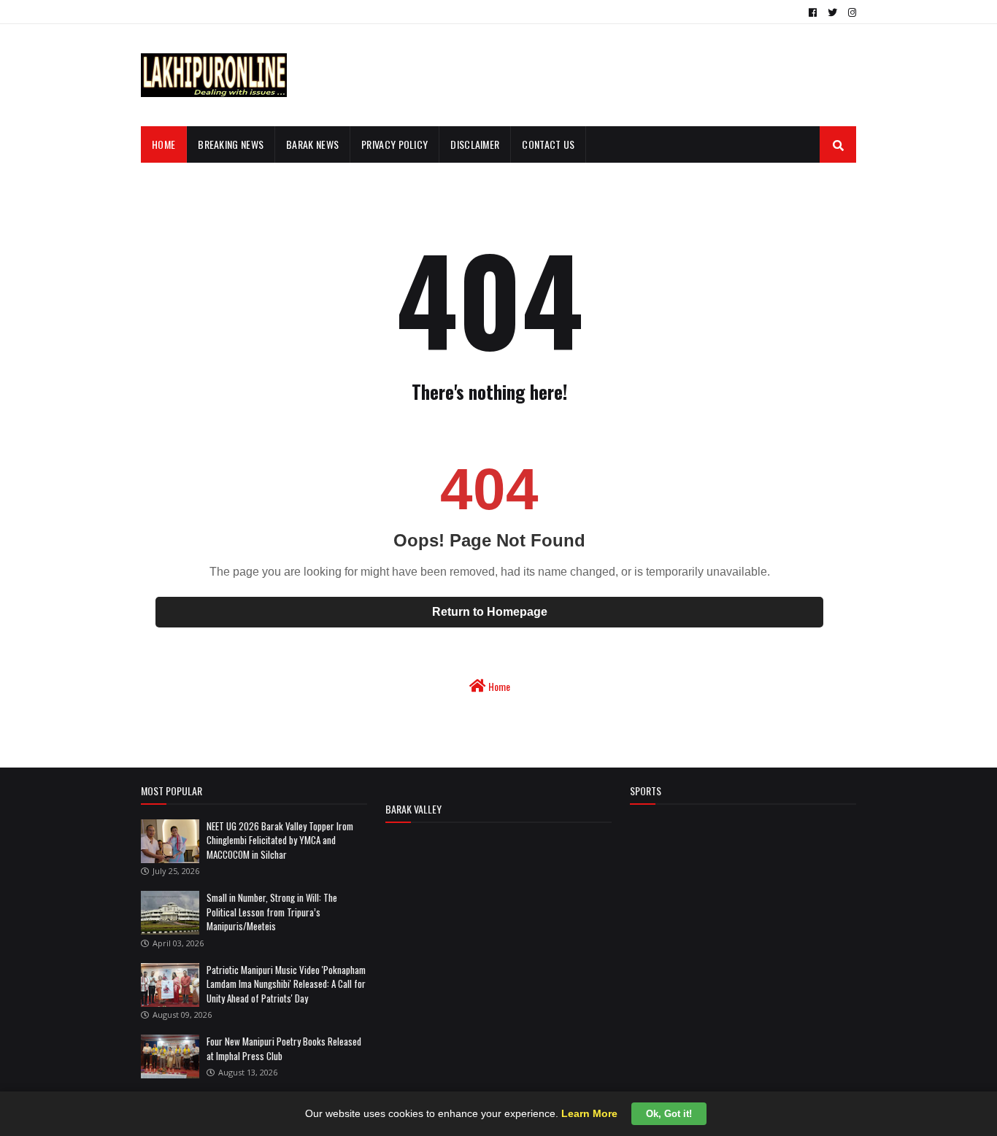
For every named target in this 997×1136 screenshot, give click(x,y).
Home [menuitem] (163, 144)
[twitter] (832, 12)
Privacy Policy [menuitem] (394, 144)
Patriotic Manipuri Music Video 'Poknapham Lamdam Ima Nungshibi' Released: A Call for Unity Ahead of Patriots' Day (286, 983)
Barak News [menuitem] (312, 144)
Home (498, 686)
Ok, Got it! (669, 1113)
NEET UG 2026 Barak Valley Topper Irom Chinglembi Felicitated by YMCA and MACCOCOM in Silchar (280, 840)
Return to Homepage (489, 612)
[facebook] (812, 12)
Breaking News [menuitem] (230, 144)
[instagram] (850, 12)
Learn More (589, 1113)
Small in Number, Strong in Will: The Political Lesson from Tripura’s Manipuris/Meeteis (272, 911)
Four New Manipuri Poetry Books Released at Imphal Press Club (284, 1048)
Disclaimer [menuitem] (474, 144)
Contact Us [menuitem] (548, 144)
